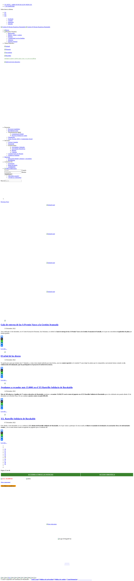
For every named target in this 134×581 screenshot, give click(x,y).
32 (5, 452)
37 (5, 461)
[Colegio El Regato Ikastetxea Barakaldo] (25, 27)
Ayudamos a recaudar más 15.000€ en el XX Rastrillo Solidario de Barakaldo (37, 387)
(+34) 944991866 (9, 6)
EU (5, 14)
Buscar (3, 181)
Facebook (67, 559)
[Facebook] (67, 337)
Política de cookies (60, 579)
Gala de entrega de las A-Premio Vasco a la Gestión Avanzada (29, 324)
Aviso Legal (34, 579)
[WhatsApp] (67, 341)
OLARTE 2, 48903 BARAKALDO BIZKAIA (18, 4)
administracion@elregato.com (8, 574)
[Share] (67, 345)
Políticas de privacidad (47, 579)
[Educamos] (67, 530)
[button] (10, 31)
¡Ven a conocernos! (5, 482)
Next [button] (7, 202)
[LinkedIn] (67, 343)
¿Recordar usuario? (13, 176)
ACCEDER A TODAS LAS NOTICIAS (40, 474)
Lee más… (4, 349)
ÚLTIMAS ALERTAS (8, 486)
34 (5, 456)
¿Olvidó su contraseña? (14, 177)
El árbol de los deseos (11, 356)
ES (5, 12)
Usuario (24, 170)
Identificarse (8, 174)
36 (5, 459)
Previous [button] (3, 202)
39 (5, 464)
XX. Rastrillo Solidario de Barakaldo (18, 418)
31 (5, 451)
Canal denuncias (72, 579)
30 (5, 449)
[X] (67, 339)
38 (5, 462)
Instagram (67, 561)
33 (5, 454)
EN (5, 16)
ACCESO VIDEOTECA (107, 474)
